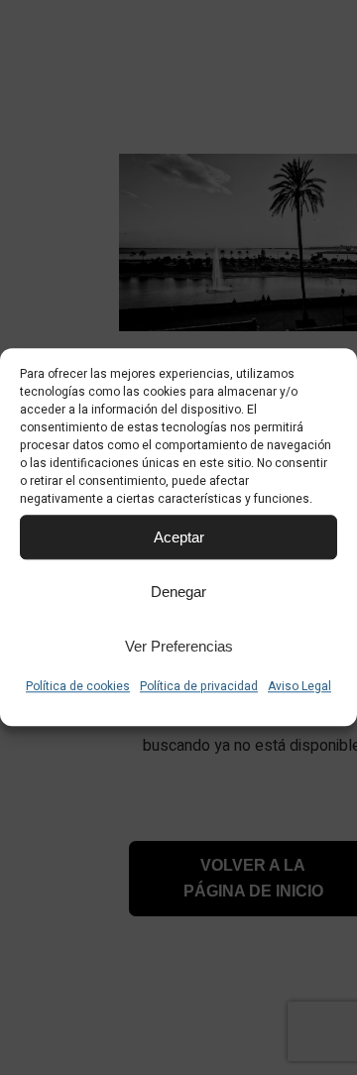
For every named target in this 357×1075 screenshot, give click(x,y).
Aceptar (179, 537)
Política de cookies (78, 686)
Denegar (178, 591)
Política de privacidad (199, 686)
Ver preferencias (179, 646)
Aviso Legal (299, 686)
